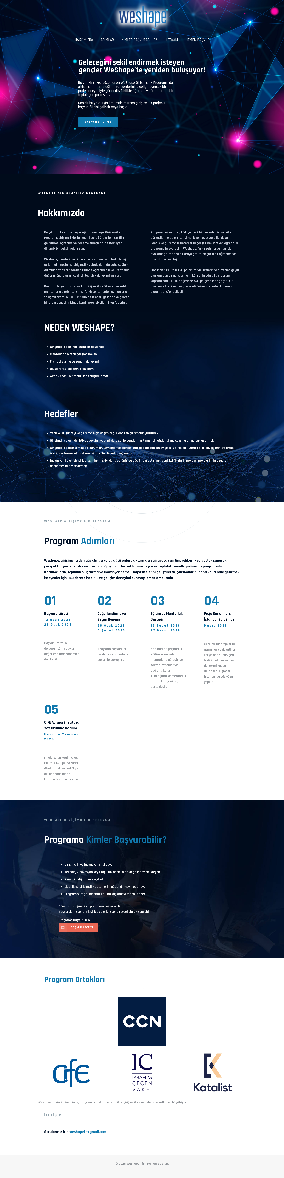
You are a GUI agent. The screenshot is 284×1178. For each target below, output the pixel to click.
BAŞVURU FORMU (98, 122)
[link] (142, 1021)
